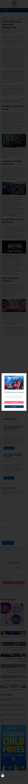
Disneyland (14, 406)
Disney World (14, 402)
